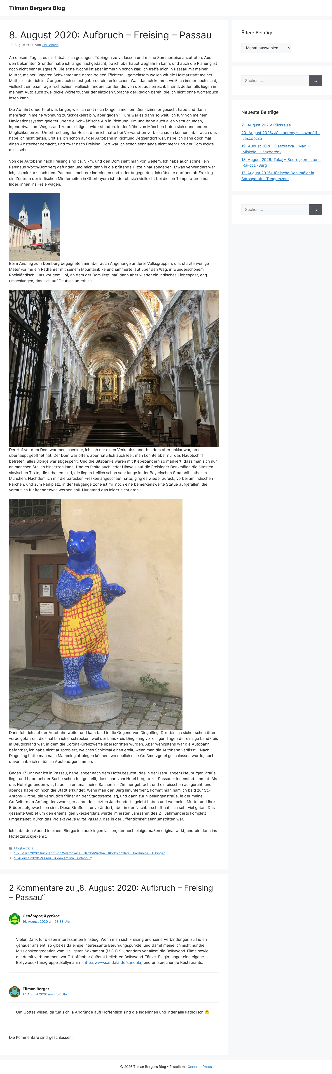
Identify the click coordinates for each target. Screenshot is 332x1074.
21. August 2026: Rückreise (266, 125)
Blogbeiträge (23, 848)
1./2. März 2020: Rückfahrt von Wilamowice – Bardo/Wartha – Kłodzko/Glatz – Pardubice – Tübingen (89, 853)
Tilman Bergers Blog (37, 8)
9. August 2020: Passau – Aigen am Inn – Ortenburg (53, 858)
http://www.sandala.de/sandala (112, 962)
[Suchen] (315, 80)
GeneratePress (200, 1067)
